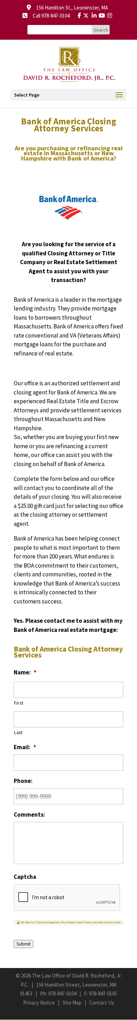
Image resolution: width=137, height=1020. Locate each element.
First (18, 703)
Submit (24, 944)
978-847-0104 (62, 993)
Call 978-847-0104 (49, 15)
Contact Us (101, 1002)
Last (18, 732)
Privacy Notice (39, 1002)
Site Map (72, 1002)
